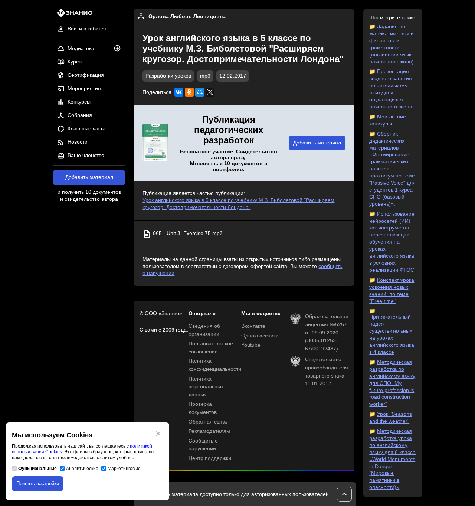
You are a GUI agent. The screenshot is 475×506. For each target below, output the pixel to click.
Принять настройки (37, 483)
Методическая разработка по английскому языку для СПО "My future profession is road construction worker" (392, 383)
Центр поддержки (210, 458)
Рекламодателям (209, 431)
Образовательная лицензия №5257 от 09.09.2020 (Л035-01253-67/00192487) (326, 332)
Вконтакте (253, 326)
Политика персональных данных (206, 387)
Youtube (251, 345)
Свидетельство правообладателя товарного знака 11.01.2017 (326, 371)
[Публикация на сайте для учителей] (155, 143)
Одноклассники (260, 336)
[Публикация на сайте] (119, 49)
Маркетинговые (124, 468)
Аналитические (82, 468)
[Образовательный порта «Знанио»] (72, 15)
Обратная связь (208, 422)
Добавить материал (89, 177)
